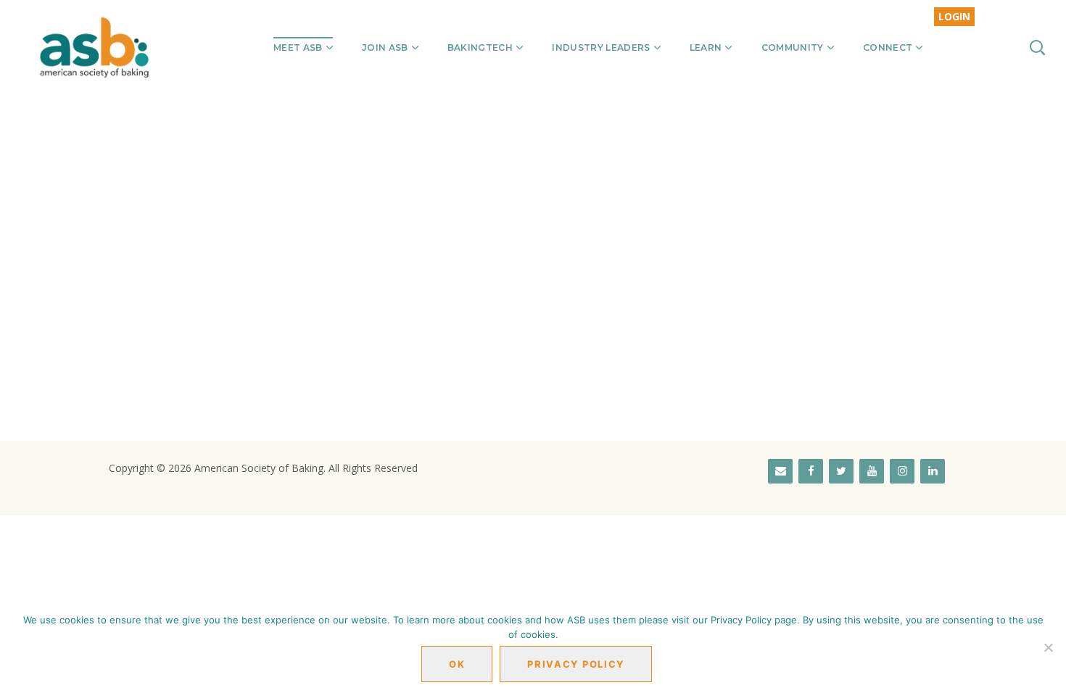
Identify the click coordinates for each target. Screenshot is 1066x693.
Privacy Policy (575, 664)
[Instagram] (902, 471)
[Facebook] (810, 471)
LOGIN (954, 16)
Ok (457, 664)
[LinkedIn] (932, 471)
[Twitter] (841, 471)
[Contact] (780, 471)
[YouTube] (871, 471)
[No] (1048, 647)
